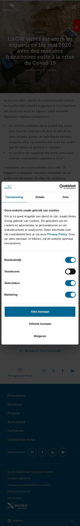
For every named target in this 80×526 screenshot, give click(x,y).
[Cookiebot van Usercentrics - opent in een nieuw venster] (59, 186)
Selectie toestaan (40, 323)
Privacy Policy (57, 234)
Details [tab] (40, 197)
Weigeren (40, 336)
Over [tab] (66, 197)
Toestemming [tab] (14, 197)
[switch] (70, 271)
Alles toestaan (40, 311)
